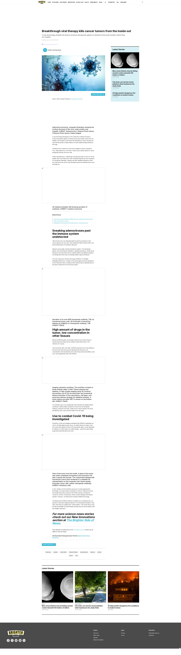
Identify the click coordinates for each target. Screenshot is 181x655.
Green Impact (94, 2)
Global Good (80, 2)
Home (49, 2)
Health (87, 2)
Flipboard (151, 635)
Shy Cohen (115, 96)
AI (105, 2)
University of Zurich (76, 99)
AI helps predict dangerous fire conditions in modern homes (123, 94)
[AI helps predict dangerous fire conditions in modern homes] (123, 587)
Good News (55, 2)
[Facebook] (8, 640)
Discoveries (63, 2)
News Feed (96, 635)
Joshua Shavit (115, 87)
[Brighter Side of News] (42, 2)
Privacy (123, 633)
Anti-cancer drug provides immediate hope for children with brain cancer (73, 219)
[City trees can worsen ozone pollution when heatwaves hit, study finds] (90, 587)
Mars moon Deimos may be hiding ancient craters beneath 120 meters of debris (124, 73)
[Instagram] (12, 640)
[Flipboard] (20, 640)
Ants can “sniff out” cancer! (61, 221)
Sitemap (95, 637)
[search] (142, 2)
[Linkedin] (16, 640)
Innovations (71, 2)
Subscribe (123, 2)
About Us (95, 633)
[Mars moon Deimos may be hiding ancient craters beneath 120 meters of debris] (57, 587)
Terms (122, 635)
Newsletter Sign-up (154, 633)
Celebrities (111, 2)
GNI (117, 2)
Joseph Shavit (115, 76)
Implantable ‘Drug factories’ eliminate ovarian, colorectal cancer (71, 223)
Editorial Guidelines (98, 640)
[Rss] (24, 640)
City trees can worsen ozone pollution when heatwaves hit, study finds (123, 84)
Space (100, 2)
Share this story (97, 94)
